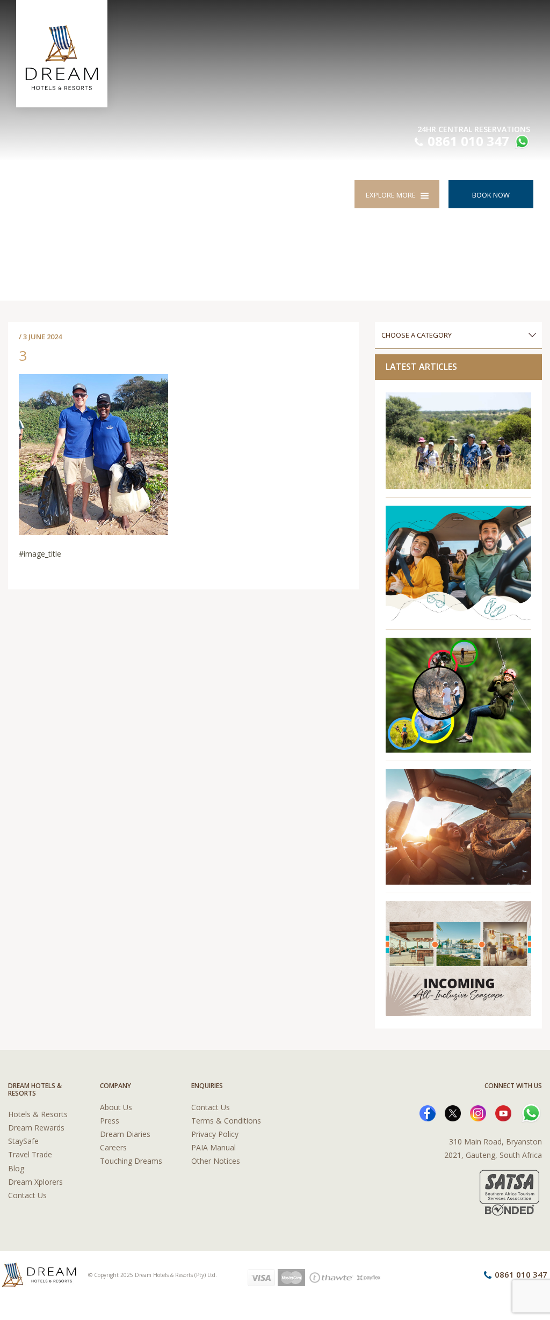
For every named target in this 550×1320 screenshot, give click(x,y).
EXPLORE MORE (393, 195)
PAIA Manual (213, 1147)
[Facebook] (427, 1112)
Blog (16, 1168)
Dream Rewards (36, 1127)
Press (109, 1120)
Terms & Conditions (226, 1120)
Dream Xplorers (35, 1182)
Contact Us (27, 1195)
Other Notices (215, 1161)
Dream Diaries (125, 1134)
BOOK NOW (491, 195)
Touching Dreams (131, 1161)
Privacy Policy (214, 1134)
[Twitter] (453, 1112)
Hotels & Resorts (38, 1114)
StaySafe (23, 1141)
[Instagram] (478, 1112)
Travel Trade (30, 1154)
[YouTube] (503, 1112)
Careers (113, 1147)
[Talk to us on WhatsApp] (520, 143)
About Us (116, 1107)
